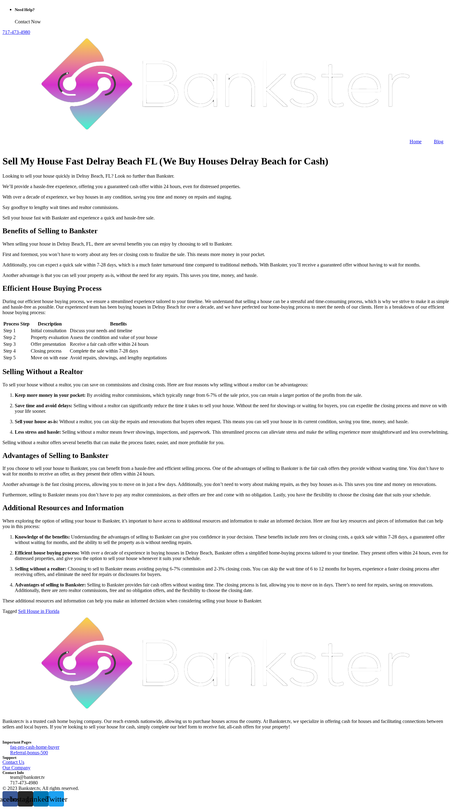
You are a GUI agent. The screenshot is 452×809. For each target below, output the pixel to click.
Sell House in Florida (38, 611)
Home (416, 141)
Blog (438, 141)
